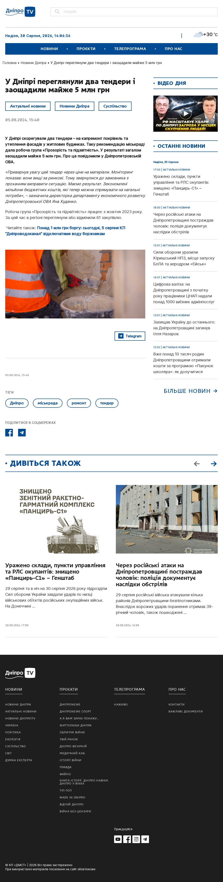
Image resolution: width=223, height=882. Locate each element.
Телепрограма (130, 49)
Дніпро (17, 403)
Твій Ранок (69, 739)
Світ (8, 753)
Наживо (121, 704)
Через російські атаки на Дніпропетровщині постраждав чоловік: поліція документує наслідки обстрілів (159, 574)
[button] (213, 463)
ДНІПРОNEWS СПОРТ (75, 711)
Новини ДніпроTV (20, 718)
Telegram (134, 336)
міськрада (48, 403)
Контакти (177, 704)
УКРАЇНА (11, 725)
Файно (65, 774)
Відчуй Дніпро (72, 804)
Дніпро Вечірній (73, 746)
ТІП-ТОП (66, 790)
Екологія (12, 739)
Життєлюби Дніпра (76, 725)
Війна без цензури (75, 811)
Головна (10, 63)
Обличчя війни (72, 732)
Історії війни (70, 760)
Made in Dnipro (72, 797)
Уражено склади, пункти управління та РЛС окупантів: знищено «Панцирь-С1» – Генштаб (55, 571)
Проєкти (86, 49)
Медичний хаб (72, 753)
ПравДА (66, 767)
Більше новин (187, 391)
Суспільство (115, 106)
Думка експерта (18, 760)
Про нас (173, 49)
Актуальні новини (28, 106)
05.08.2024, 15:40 (22, 120)
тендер (107, 403)
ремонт (79, 403)
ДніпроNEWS (70, 704)
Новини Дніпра (33, 63)
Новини (49, 49)
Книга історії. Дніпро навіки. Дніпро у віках (84, 782)
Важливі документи (186, 711)
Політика (13, 732)
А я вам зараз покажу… (79, 718)
